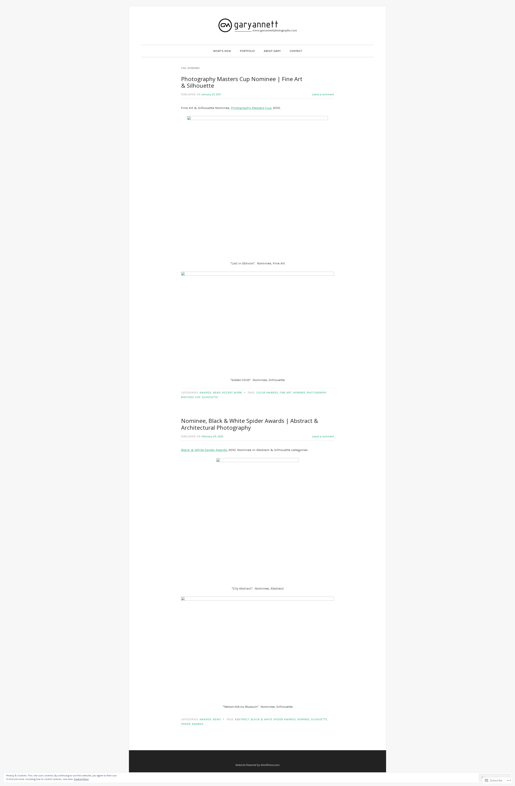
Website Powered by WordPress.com (257, 765)
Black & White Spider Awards (204, 450)
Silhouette (210, 397)
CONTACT (296, 51)
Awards (205, 392)
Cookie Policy (81, 779)
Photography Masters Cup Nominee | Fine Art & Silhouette (241, 82)
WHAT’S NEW (222, 51)
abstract (242, 719)
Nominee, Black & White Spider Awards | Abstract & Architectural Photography (249, 424)
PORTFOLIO (247, 51)
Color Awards (267, 392)
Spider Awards (192, 723)
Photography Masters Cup (251, 108)
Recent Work (232, 392)
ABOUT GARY (272, 51)
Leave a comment (323, 94)
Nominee (299, 392)
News (217, 392)
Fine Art (286, 392)
